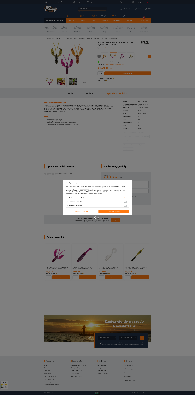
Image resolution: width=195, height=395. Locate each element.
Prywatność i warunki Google (72, 190)
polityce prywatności (84, 189)
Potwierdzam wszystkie (113, 211)
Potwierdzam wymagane (81, 211)
